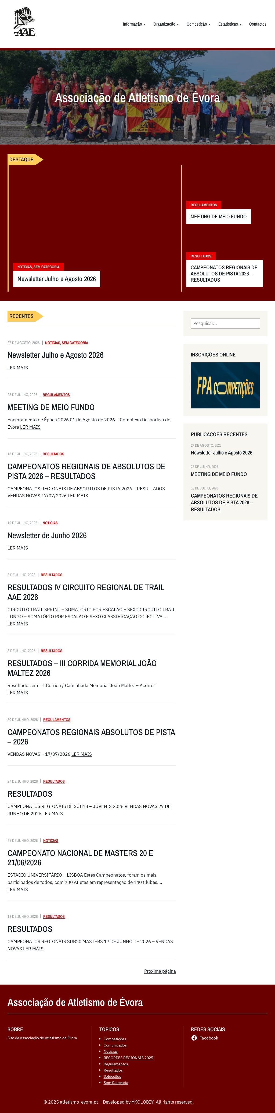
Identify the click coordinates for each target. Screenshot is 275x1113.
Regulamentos (204, 204)
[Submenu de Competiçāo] (209, 24)
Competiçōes (115, 1038)
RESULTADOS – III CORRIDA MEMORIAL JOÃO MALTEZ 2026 (82, 668)
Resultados (201, 256)
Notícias (24, 266)
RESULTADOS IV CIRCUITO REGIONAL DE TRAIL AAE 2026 (86, 592)
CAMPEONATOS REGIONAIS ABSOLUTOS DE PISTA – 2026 (91, 737)
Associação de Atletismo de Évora (75, 1002)
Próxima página (160, 971)
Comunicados (115, 1045)
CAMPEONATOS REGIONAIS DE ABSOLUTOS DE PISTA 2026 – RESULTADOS (224, 273)
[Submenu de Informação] (144, 24)
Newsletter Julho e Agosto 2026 (56, 279)
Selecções (112, 1076)
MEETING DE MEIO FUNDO (219, 217)
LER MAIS (18, 368)
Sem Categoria (46, 266)
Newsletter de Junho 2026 (47, 535)
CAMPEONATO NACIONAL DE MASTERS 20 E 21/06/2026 (80, 857)
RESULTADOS (30, 794)
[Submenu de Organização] (177, 24)
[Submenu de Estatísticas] (240, 24)
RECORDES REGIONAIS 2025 (128, 1057)
